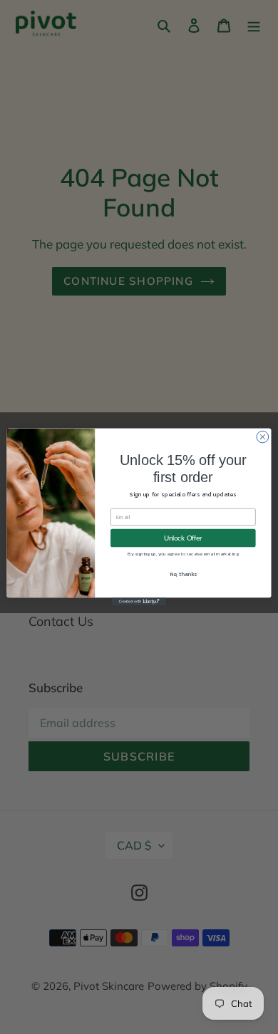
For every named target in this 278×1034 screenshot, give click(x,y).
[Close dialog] (263, 437)
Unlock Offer (183, 537)
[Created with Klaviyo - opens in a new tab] (139, 601)
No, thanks (183, 574)
